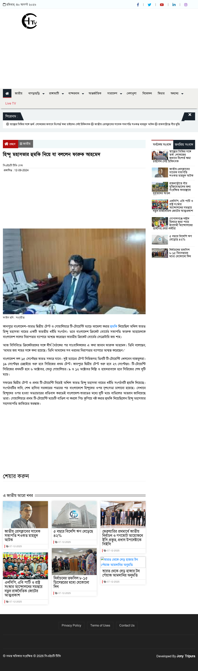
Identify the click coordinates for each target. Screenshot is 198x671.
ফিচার (161, 93)
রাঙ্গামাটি (54, 93)
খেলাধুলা (132, 93)
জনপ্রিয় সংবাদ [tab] (184, 144)
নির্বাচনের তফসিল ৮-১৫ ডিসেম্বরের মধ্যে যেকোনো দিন (71, 582)
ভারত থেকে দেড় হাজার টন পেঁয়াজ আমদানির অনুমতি (121, 573)
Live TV (10, 103)
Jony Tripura (186, 656)
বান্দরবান (74, 93)
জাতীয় (18, 93)
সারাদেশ (112, 93)
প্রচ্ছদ (12, 144)
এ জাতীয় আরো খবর (18, 495)
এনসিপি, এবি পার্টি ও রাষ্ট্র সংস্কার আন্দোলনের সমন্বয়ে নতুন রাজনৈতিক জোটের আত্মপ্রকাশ (24, 589)
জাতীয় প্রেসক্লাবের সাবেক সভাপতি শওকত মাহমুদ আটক (114, 124)
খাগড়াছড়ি (34, 93)
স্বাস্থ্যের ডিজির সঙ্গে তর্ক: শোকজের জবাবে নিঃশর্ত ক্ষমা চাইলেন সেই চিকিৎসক (172, 156)
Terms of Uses (100, 625)
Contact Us (127, 625)
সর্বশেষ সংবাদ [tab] (162, 144)
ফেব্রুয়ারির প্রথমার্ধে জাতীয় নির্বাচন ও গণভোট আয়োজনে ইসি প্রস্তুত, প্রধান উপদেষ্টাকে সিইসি (122, 538)
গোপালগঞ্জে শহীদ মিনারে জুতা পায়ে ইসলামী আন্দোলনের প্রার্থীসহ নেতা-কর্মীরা (173, 224)
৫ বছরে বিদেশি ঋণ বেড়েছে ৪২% (73, 533)
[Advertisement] (99, 57)
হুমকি (113, 326)
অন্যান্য (175, 93)
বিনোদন (147, 93)
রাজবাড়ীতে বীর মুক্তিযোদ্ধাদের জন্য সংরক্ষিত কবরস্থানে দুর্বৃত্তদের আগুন (172, 188)
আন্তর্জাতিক (95, 93)
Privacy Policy (71, 625)
